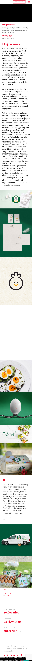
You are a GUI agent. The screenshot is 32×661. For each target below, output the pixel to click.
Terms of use (22, 648)
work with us (12, 621)
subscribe (10, 630)
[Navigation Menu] (29, 2)
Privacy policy (8, 651)
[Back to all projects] (5, 590)
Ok (20, 660)
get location (11, 612)
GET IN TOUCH (19, 2)
